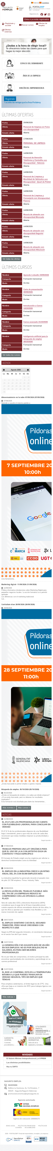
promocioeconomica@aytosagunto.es (23, 1094)
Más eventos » (9, 808)
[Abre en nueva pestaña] (15, 1034)
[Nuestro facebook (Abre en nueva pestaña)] (42, 14)
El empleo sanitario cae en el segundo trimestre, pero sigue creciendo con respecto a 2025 (24, 925)
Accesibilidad (30, 1127)
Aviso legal (10, 1126)
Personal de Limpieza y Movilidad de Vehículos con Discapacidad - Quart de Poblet (37, 179)
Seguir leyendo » (46, 840)
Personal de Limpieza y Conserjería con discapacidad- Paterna (36, 198)
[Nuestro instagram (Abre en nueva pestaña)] (49, 14)
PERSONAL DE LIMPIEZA (34, 143)
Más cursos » (24, 808)
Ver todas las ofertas (11, 259)
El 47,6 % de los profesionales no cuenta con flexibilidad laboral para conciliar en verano (26, 824)
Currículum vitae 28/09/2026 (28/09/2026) (18, 604)
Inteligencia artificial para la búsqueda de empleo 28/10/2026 (35, 339)
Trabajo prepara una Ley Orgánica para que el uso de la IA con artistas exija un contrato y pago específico (24, 851)
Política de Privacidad (26, 1126)
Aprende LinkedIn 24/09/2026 (36, 275)
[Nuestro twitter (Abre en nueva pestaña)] (45, 14)
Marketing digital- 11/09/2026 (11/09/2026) (19, 584)
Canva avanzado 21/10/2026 (35, 322)
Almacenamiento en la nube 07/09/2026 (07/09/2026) (22, 397)
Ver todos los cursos (11, 355)
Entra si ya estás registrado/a (36, 19)
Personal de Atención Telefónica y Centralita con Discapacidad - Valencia (35, 160)
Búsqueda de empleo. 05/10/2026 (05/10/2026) (20, 789)
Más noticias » (9, 997)
